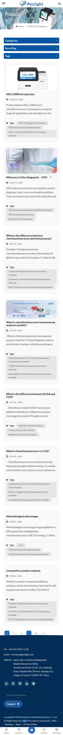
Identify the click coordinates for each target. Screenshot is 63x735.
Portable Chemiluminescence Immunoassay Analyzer (28, 605)
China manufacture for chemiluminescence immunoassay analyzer (29, 360)
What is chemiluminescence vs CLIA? (27, 451)
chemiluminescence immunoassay (24, 549)
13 (36, 633)
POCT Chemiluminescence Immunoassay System (31, 619)
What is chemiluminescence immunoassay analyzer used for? (30, 324)
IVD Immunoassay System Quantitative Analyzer (30, 210)
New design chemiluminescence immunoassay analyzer (30, 376)
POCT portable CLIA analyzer (32, 123)
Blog (18, 724)
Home (21, 26)
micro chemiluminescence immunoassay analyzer (27, 134)
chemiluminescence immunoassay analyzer (28, 554)
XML (54, 720)
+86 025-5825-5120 (18, 649)
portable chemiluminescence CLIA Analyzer (29, 500)
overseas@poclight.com (22, 654)
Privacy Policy (30, 724)
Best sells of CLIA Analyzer (31, 425)
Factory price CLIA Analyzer (21, 430)
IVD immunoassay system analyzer (25, 127)
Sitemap (9, 724)
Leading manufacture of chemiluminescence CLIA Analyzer (29, 486)
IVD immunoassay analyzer (21, 214)
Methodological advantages (22, 516)
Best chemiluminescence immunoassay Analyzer (31, 287)
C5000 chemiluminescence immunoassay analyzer (28, 368)
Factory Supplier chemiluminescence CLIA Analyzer (28, 494)
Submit (11, 704)
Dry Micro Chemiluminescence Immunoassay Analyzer (29, 613)
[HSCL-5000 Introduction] (31, 77)
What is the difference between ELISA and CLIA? (30, 395)
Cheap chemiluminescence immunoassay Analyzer (27, 273)
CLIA (21, 545)
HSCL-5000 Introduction (20, 94)
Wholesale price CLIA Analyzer (23, 434)
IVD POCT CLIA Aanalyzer (21, 219)
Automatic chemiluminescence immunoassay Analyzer (29, 281)
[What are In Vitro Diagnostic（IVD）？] (31, 160)
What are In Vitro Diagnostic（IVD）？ (29, 177)
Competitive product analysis (23, 570)
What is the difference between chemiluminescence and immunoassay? (29, 237)
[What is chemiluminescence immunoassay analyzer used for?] (31, 309)
